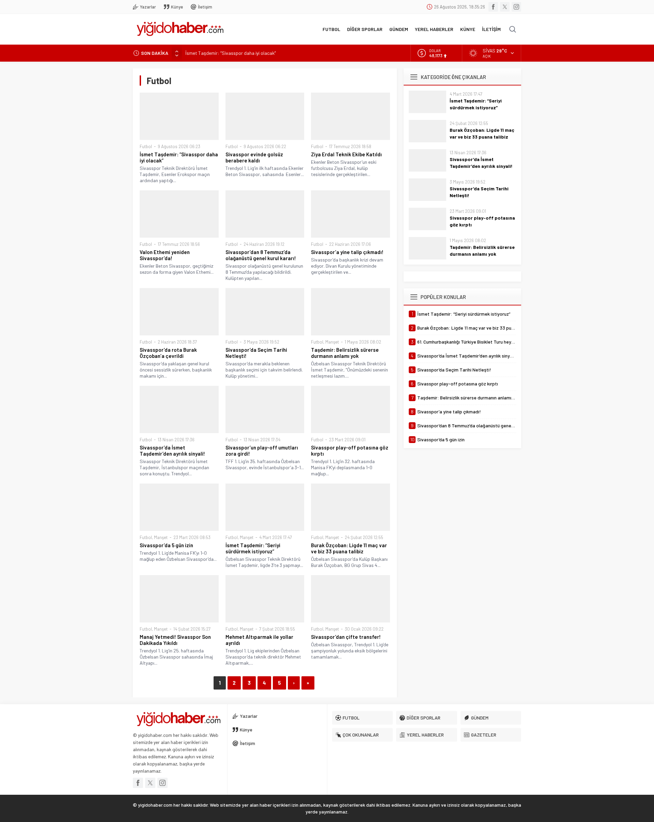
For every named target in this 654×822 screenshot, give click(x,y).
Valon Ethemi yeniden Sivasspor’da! (165, 255)
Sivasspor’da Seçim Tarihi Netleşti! (256, 353)
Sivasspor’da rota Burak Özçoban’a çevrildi (168, 353)
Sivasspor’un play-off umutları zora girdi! (261, 450)
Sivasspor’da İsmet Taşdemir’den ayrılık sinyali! (172, 450)
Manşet (332, 342)
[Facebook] (493, 7)
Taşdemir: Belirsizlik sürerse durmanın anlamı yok (345, 353)
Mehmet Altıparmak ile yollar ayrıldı (259, 640)
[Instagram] (516, 7)
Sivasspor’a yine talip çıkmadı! (347, 252)
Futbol (146, 146)
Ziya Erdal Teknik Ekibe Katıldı (346, 154)
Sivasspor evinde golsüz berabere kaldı (254, 157)
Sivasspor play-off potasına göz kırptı (349, 450)
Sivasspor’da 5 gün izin (166, 545)
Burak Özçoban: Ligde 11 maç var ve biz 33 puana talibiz (349, 548)
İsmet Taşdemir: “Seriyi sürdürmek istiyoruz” (252, 548)
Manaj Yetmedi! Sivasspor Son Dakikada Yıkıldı (175, 640)
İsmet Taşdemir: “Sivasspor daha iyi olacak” (230, 53)
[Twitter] (505, 7)
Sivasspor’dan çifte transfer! (346, 637)
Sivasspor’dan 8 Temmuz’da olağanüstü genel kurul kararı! (260, 255)
